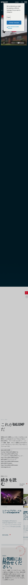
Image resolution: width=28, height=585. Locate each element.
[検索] (22, 2)
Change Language (14, 22)
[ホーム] (4, 2)
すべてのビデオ (22, 484)
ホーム (3, 10)
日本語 (16, 2)
